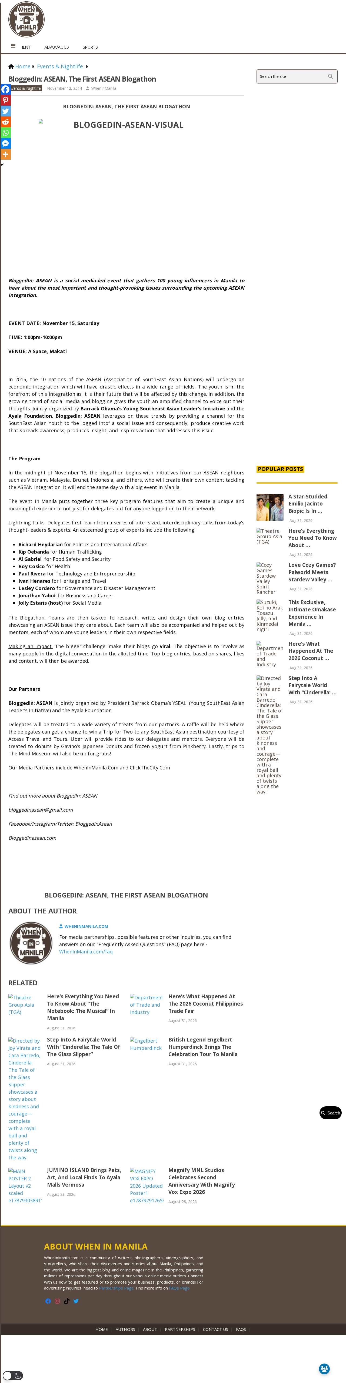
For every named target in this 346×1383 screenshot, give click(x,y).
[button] (13, 1375)
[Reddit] (5, 121)
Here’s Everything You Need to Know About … (312, 538)
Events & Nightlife (25, 88)
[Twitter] (5, 111)
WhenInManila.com (86, 926)
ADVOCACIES (56, 47)
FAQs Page (179, 1288)
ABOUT (150, 1329)
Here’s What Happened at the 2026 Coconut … (310, 651)
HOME (102, 1329)
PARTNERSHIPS (180, 1329)
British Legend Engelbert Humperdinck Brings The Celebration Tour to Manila (203, 1047)
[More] (5, 154)
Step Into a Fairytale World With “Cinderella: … (312, 685)
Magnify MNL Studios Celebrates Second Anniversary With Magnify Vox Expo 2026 (201, 1181)
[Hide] (2, 165)
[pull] (13, 46)
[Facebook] (5, 89)
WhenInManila (103, 88)
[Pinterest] (5, 100)
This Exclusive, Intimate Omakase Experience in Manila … (312, 613)
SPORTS (90, 47)
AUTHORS (125, 1329)
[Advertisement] (297, 368)
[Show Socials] (324, 1369)
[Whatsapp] (5, 132)
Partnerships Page (116, 1288)
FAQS (241, 1329)
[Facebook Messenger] (5, 143)
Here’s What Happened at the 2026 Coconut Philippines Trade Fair (205, 1003)
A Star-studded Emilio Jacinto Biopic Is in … (307, 503)
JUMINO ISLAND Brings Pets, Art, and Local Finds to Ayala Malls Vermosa (84, 1177)
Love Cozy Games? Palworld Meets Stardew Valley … (312, 572)
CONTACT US (215, 1329)
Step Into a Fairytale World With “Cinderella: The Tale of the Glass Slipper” (83, 1047)
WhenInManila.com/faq (86, 951)
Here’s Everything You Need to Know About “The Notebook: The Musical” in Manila (83, 1007)
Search (332, 1113)
